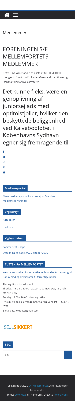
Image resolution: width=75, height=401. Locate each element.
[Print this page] (4, 172)
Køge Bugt (9, 220)
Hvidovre (8, 227)
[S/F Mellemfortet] (7, 15)
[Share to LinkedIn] (4, 162)
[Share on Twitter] (4, 157)
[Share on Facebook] (3, 152)
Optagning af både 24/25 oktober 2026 (25, 252)
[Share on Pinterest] (4, 167)
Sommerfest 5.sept (14, 247)
